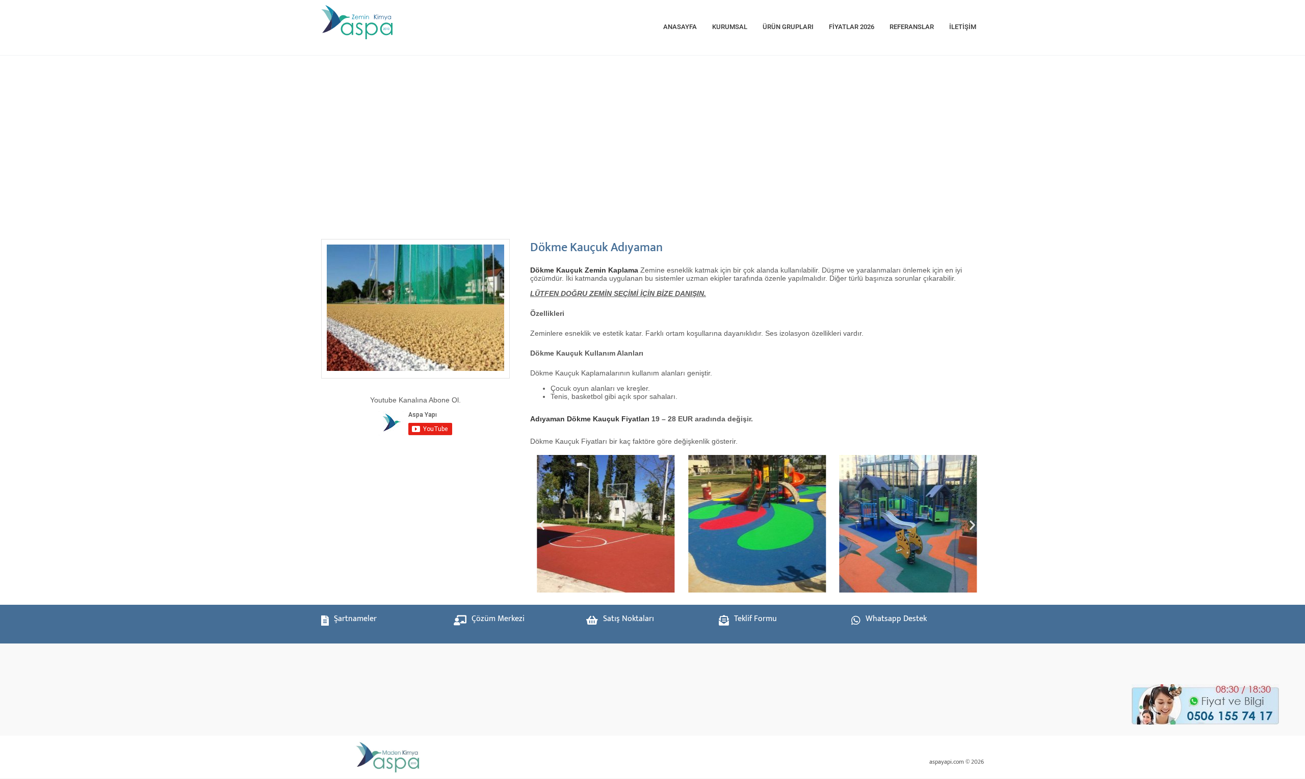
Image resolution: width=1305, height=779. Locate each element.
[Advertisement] (632, 142)
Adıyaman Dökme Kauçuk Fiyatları (589, 419)
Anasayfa (680, 27)
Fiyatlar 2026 (851, 27)
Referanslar (912, 27)
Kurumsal (729, 27)
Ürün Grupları (788, 27)
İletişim (962, 27)
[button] (541, 525)
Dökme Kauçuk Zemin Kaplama (584, 270)
